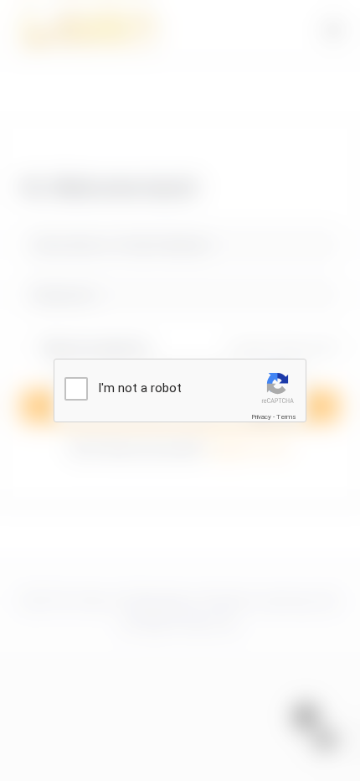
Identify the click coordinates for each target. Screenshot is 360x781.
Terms (286, 417)
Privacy (261, 417)
